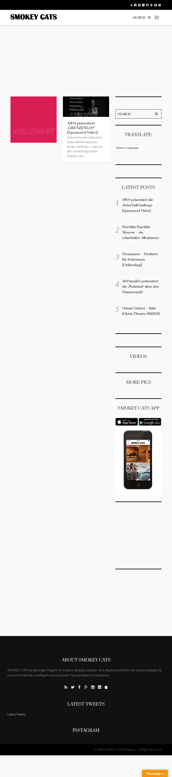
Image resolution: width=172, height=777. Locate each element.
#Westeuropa (76, 109)
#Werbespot (76, 102)
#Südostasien (76, 98)
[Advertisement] (86, 60)
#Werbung (75, 105)
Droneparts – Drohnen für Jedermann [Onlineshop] (140, 259)
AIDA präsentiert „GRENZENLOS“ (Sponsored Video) (82, 128)
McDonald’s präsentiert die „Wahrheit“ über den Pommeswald (140, 286)
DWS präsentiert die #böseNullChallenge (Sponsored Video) (137, 205)
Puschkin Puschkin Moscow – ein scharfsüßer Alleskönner (140, 232)
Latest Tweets (86, 704)
